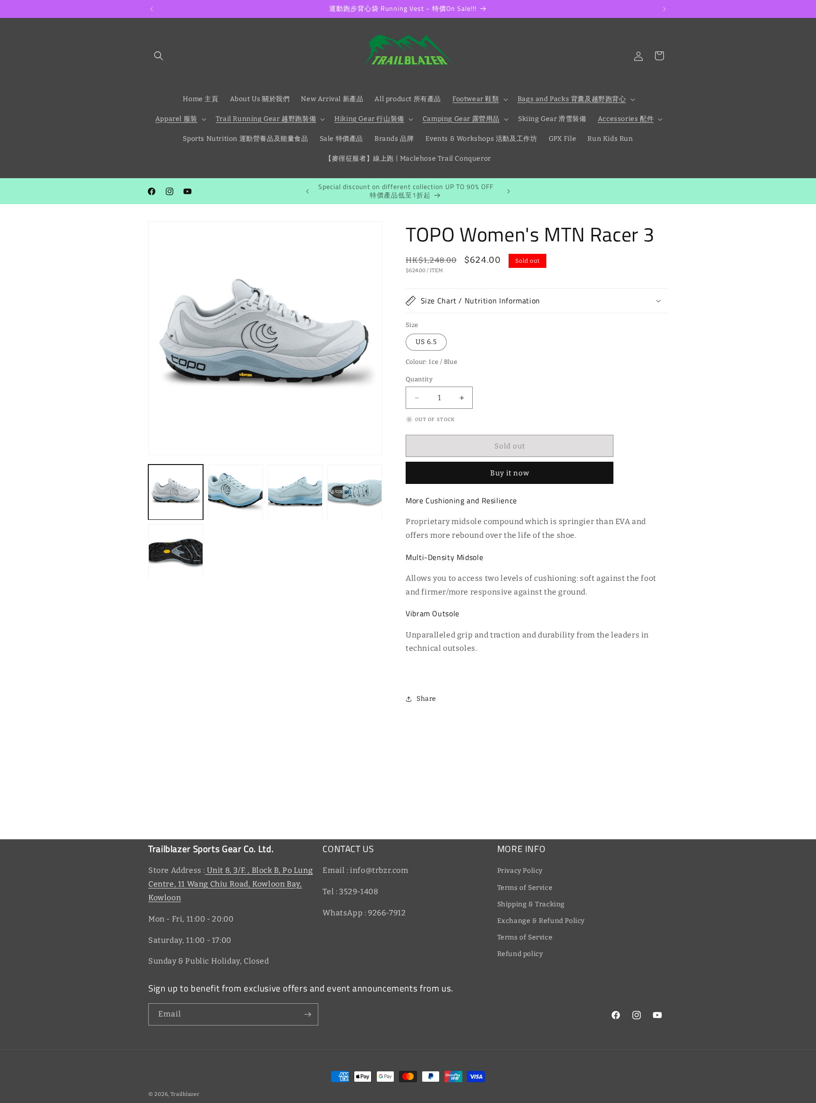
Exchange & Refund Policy (541, 921)
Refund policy (520, 954)
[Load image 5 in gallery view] (175, 552)
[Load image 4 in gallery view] (354, 492)
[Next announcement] (664, 9)
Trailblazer (185, 1094)
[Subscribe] (307, 1014)
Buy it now (509, 473)
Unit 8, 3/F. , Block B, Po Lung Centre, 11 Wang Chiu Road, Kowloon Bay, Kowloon (230, 884)
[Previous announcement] (151, 9)
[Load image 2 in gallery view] (235, 492)
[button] (158, 55)
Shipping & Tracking (531, 904)
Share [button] (426, 699)
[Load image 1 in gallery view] (175, 492)
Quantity (419, 379)
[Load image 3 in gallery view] (295, 492)
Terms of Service (525, 888)
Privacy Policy (520, 871)
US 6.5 (426, 342)
